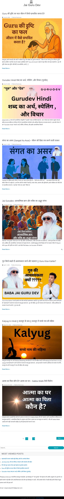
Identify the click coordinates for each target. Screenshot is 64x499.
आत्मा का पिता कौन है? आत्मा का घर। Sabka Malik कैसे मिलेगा (27, 381)
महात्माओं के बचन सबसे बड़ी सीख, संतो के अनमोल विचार (16, 459)
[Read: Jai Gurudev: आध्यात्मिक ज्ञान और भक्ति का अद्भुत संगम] (32, 222)
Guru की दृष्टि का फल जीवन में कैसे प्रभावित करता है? (23, 13)
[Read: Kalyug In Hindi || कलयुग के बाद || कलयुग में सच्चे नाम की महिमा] (32, 342)
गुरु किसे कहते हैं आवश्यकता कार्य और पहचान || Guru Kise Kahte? (29, 261)
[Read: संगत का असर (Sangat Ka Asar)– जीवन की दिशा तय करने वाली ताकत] (32, 162)
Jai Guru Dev (32, 5)
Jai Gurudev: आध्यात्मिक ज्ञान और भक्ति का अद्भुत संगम (24, 201)
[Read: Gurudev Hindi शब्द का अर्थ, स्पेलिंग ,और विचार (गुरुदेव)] (32, 102)
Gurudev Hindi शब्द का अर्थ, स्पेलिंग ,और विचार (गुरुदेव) (25, 80)
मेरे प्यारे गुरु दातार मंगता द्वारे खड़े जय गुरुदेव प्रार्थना (14, 465)
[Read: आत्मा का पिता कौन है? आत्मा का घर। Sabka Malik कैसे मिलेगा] (32, 401)
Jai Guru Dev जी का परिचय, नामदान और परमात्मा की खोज (17, 462)
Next (60, 438)
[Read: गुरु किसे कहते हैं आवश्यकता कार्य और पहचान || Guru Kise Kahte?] (32, 282)
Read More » (6, 68)
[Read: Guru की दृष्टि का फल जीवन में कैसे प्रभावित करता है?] (32, 38)
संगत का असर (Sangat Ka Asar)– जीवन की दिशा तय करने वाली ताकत (30, 140)
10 (34, 438)
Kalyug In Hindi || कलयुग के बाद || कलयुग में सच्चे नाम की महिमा (28, 321)
